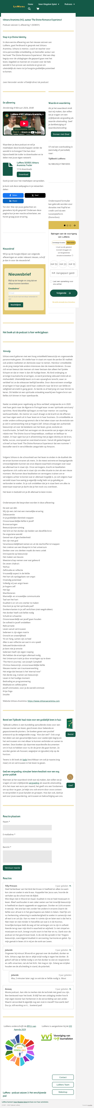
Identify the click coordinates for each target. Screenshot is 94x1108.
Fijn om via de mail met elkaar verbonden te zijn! (22, 298)
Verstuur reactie (12, 868)
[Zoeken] (29, 9)
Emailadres (13, 289)
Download (23, 174)
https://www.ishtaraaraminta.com (44, 701)
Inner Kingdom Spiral (21, 1102)
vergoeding (34, 783)
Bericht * (7, 847)
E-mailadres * (9, 834)
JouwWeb (90, 1105)
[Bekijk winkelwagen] (38, 9)
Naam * (6, 821)
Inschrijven (16, 305)
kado (25, 759)
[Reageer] (70, 886)
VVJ (70, 1026)
